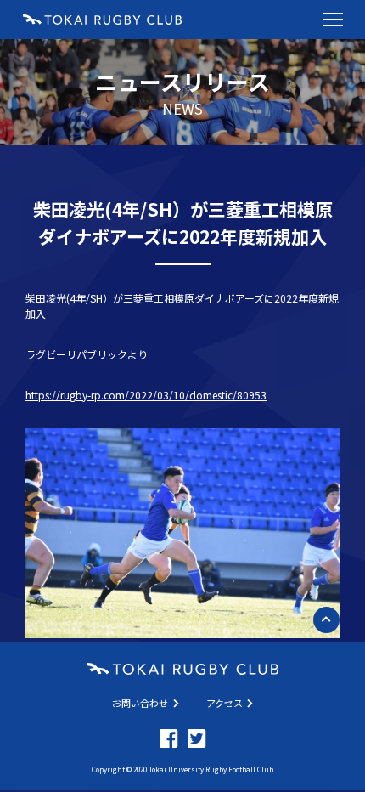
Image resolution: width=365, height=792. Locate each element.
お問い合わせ (140, 703)
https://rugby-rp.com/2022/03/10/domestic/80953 (146, 395)
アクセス (224, 703)
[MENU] (333, 19)
